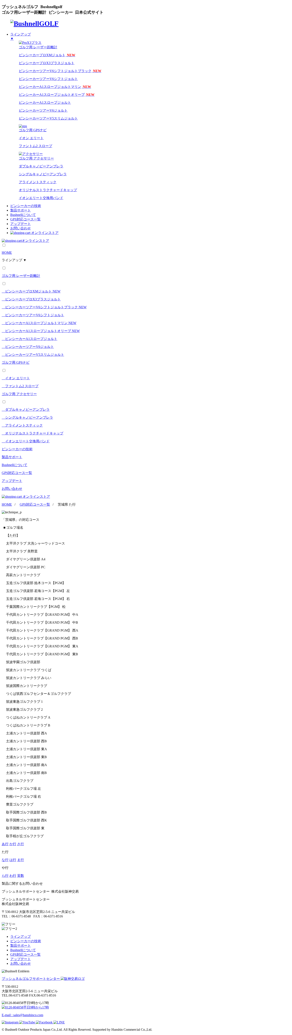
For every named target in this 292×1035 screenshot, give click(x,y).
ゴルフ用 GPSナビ (15, 362)
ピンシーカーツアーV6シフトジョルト (48, 79)
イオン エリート (31, 138)
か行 (12, 844)
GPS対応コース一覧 (25, 219)
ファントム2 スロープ (35, 146)
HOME (7, 252)
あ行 (5, 844)
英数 (20, 875)
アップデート (20, 224)
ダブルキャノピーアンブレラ (41, 166)
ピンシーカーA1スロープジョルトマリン (55, 87)
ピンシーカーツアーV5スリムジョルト (48, 118)
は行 (12, 860)
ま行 (20, 860)
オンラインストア (45, 233)
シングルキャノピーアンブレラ (43, 174)
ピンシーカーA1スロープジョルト (45, 102)
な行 (5, 860)
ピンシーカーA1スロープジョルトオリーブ (56, 94)
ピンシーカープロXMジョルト (47, 55)
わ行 (12, 875)
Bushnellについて (23, 215)
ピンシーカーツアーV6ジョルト (43, 110)
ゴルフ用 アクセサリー (19, 394)
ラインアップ (20, 936)
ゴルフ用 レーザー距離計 (21, 276)
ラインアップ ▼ (14, 260)
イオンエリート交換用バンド (41, 198)
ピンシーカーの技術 (25, 206)
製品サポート (20, 210)
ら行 (5, 875)
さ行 (20, 844)
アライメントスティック (37, 182)
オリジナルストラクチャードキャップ (48, 190)
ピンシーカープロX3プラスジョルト (46, 63)
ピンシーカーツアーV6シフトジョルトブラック (60, 71)
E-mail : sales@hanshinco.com (22, 1015)
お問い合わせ (20, 228)
